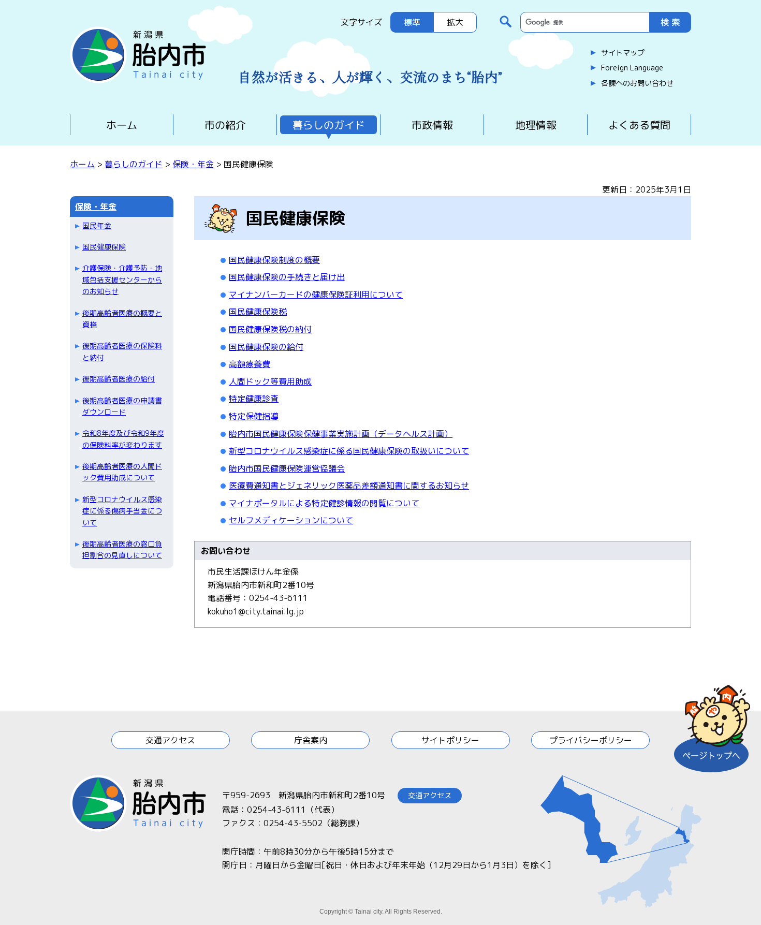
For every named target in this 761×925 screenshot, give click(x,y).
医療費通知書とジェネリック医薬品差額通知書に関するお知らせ (349, 485)
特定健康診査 (254, 398)
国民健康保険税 (258, 311)
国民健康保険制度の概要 (274, 260)
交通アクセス (170, 740)
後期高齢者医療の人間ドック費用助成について (122, 471)
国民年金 (96, 225)
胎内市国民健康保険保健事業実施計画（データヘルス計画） (340, 433)
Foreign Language (632, 68)
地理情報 (536, 125)
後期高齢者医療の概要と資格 (122, 318)
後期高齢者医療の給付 (118, 379)
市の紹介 (225, 125)
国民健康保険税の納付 (270, 329)
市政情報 (432, 125)
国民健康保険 (104, 247)
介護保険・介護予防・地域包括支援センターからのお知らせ (122, 279)
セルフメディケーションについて (291, 520)
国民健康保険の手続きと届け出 (287, 277)
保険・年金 (193, 164)
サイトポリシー (450, 740)
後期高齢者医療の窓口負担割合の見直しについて (122, 549)
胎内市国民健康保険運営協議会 (287, 468)
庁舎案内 (310, 740)
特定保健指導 (254, 416)
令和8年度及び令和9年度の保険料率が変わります (123, 438)
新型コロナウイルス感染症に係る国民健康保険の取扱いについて (349, 451)
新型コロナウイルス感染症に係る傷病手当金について (122, 510)
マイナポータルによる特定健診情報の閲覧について (324, 503)
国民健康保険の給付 (266, 347)
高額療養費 (249, 364)
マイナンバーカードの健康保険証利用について (316, 294)
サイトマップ (623, 53)
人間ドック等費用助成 (270, 381)
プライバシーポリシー (590, 740)
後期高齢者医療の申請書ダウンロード (122, 406)
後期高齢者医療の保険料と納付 (122, 351)
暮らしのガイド (328, 125)
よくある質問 (639, 125)
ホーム (121, 125)
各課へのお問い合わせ (637, 83)
